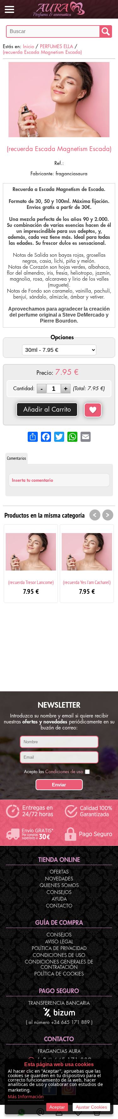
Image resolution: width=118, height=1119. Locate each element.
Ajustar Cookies (91, 1107)
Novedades (59, 879)
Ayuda (59, 899)
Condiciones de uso (64, 771)
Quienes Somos (59, 885)
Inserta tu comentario (32, 480)
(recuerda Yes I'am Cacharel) (37, 582)
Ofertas (59, 872)
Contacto (59, 906)
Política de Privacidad (59, 948)
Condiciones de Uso (59, 955)
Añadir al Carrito (47, 409)
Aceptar (57, 1107)
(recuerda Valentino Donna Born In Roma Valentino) (93, 584)
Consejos (59, 892)
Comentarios (16, 458)
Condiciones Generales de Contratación (59, 965)
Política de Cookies (59, 974)
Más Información (26, 1096)
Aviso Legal (59, 942)
